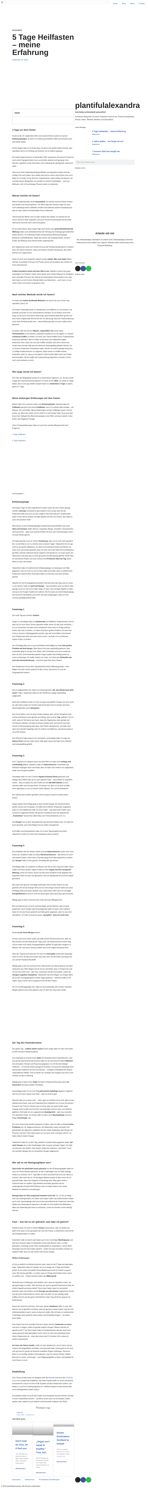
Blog (124, 3)
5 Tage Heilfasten (19, 441)
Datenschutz (29, 1479)
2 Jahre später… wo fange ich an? (108, 141)
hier (64, 816)
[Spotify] (88, 268)
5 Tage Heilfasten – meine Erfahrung (109, 131)
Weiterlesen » (20, 1468)
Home (115, 3)
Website (51, 1378)
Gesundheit (17, 30)
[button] (71, 113)
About (132, 3)
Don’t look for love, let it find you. (21, 1444)
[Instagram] (78, 268)
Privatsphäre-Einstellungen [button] (49, 1479)
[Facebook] (83, 268)
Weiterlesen (96, 134)
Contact (142, 3)
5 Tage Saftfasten (19, 434)
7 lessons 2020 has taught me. (106, 151)
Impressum (16, 1479)
